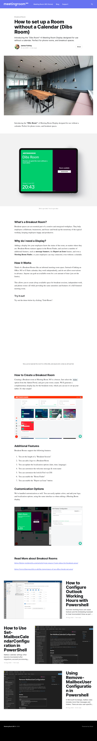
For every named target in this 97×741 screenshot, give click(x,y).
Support (65, 4)
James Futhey (26, 46)
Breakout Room (19, 17)
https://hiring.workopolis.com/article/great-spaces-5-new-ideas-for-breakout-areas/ (46, 563)
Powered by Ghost (87, 726)
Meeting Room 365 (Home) (43, 4)
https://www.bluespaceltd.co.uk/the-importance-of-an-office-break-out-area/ (43, 569)
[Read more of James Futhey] (17, 46)
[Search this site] (91, 4)
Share (79, 47)
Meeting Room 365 (9, 726)
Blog (57, 4)
